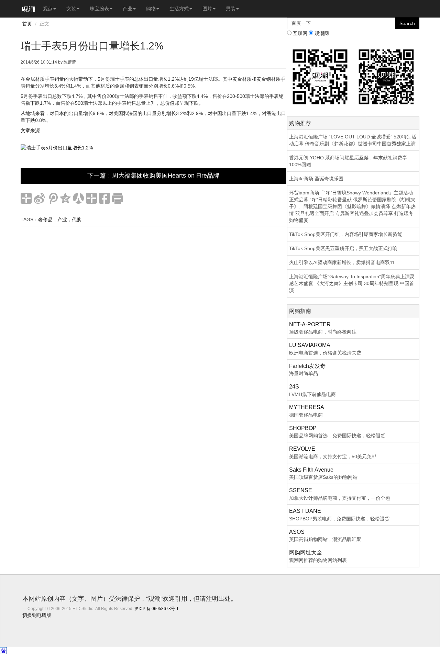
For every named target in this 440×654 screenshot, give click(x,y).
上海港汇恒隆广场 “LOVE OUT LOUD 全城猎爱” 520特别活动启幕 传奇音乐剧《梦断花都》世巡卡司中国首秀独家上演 (352, 140)
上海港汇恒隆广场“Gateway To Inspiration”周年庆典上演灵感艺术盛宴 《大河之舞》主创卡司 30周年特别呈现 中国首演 (352, 283)
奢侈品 (45, 219)
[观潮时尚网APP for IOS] (320, 76)
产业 (127, 8)
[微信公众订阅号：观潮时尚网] (386, 76)
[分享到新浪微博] (39, 198)
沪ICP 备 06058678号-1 (156, 608)
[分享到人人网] (78, 198)
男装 (230, 8)
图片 (207, 8)
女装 (71, 8)
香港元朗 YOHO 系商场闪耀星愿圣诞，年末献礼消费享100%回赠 (348, 161)
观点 (48, 8)
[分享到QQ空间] (65, 198)
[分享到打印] (117, 198)
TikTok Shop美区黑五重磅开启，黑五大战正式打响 (343, 248)
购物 (151, 8)
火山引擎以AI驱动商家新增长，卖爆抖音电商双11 (342, 262)
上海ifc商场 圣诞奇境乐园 (316, 178)
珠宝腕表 (99, 8)
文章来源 (30, 130)
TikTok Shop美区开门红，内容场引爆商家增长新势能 (345, 234)
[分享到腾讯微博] (52, 198)
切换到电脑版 (36, 615)
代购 (76, 219)
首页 (27, 23)
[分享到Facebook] (104, 198)
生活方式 (179, 8)
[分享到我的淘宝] (91, 198)
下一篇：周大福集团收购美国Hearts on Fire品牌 (153, 175)
